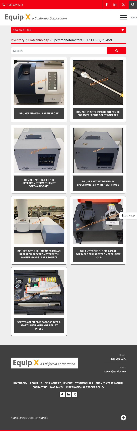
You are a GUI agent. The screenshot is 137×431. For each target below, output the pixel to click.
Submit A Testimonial (110, 383)
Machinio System (19, 417)
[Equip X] (44, 363)
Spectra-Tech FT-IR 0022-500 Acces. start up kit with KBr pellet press (39, 325)
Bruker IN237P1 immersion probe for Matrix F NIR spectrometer (98, 113)
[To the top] (123, 418)
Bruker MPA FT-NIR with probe (39, 113)
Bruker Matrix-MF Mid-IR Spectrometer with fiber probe (98, 183)
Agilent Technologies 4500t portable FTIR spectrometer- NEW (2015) (98, 254)
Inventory (20, 383)
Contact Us (40, 387)
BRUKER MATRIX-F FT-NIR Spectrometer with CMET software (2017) (39, 183)
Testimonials (84, 383)
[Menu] (123, 17)
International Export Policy (85, 387)
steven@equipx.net (115, 371)
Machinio (43, 417)
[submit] (116, 50)
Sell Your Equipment (59, 383)
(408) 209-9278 (15, 4)
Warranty (56, 387)
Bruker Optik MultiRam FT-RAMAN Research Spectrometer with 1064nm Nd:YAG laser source (39, 254)
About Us (36, 383)
